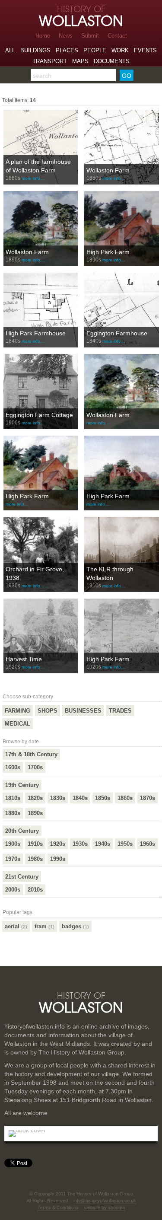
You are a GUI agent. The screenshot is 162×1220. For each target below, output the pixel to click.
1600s (12, 767)
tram (44, 926)
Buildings (35, 50)
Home (42, 35)
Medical (17, 723)
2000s (12, 889)
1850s (102, 798)
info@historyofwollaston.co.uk (104, 1200)
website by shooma (104, 1207)
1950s (125, 844)
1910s (35, 844)
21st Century (21, 876)
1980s (35, 859)
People (94, 50)
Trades (120, 710)
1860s (125, 798)
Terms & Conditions (58, 1207)
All (10, 50)
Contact (117, 35)
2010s (35, 889)
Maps (80, 61)
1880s (12, 813)
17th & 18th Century (31, 754)
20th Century (22, 831)
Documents (112, 61)
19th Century (22, 785)
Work (120, 50)
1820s (35, 798)
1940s (102, 844)
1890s (35, 813)
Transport (49, 61)
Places (67, 50)
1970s (12, 859)
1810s (12, 798)
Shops (47, 710)
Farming (17, 710)
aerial (16, 926)
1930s (80, 844)
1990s (57, 859)
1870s (147, 798)
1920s (57, 844)
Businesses (83, 710)
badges (75, 926)
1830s (57, 798)
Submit (90, 35)
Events (145, 50)
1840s (80, 798)
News (66, 35)
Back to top (81, 966)
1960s (147, 844)
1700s (35, 767)
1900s (12, 844)
